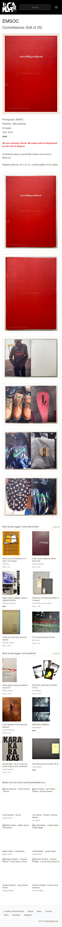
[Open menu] (56, 7)
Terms (6, 915)
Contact (48, 911)
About (39, 911)
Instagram (28, 915)
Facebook (16, 915)
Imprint (30, 911)
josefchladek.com (51, 921)
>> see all (56, 526)
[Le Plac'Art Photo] (9, 7)
